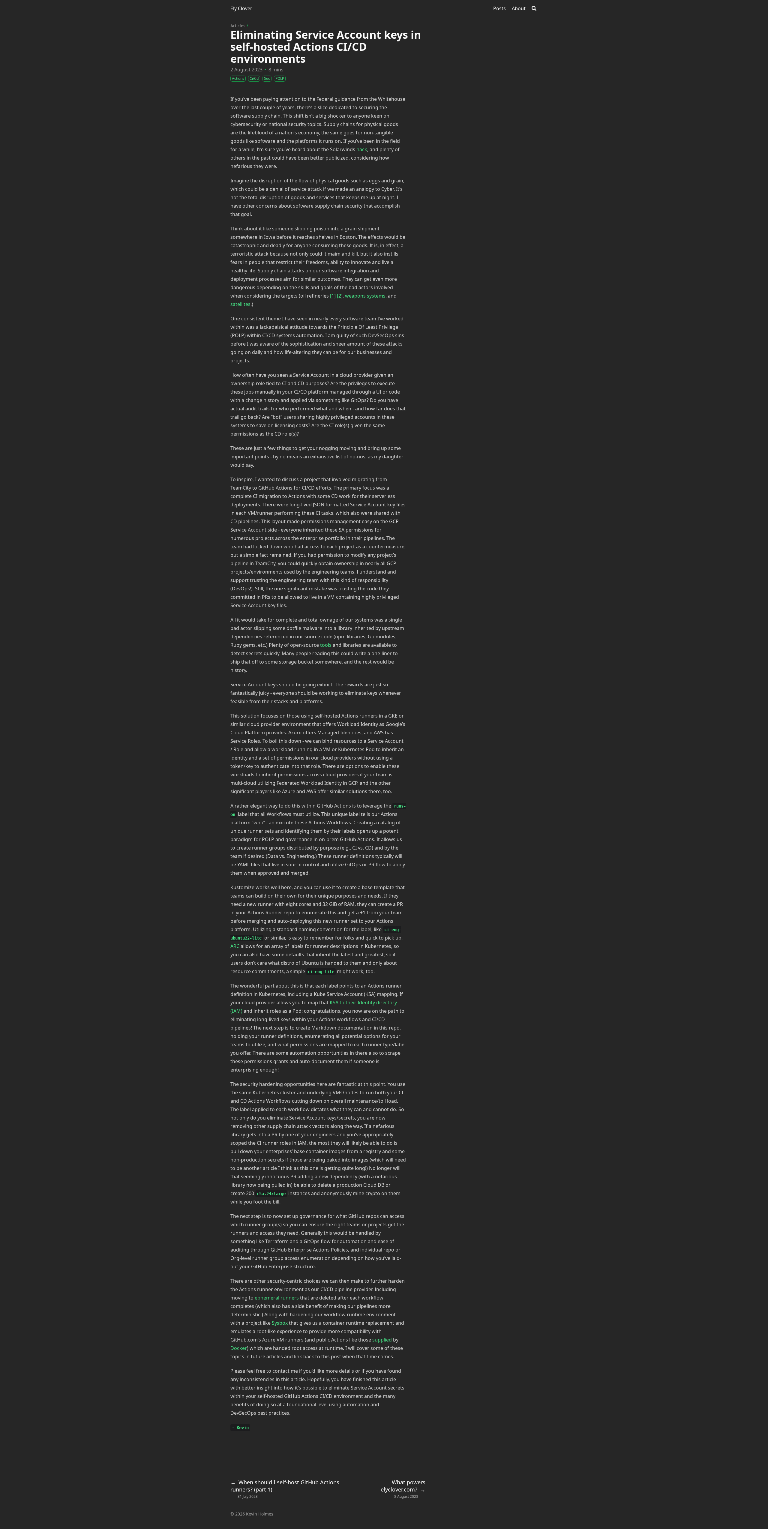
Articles (237, 25)
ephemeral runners (277, 1297)
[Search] (534, 8)
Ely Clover (241, 8)
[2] (340, 295)
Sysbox (280, 1323)
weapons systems (365, 295)
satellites (240, 304)
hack (361, 149)
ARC (234, 946)
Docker (238, 1348)
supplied (382, 1339)
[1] (333, 295)
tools (326, 645)
